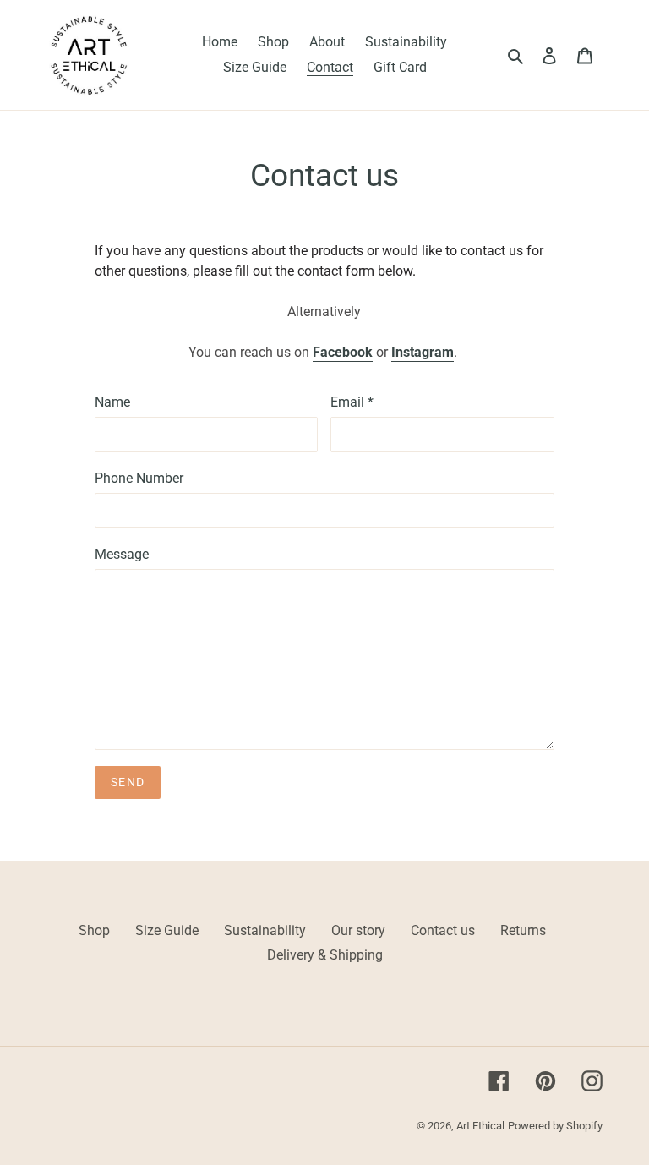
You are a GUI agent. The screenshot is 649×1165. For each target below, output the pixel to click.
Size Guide (167, 930)
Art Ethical (480, 1125)
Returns (523, 930)
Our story (358, 930)
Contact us (443, 930)
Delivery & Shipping (325, 955)
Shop (94, 930)
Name (112, 402)
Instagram (422, 352)
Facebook (343, 352)
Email (352, 402)
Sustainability (265, 930)
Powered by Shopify (555, 1125)
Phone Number (139, 478)
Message (122, 554)
